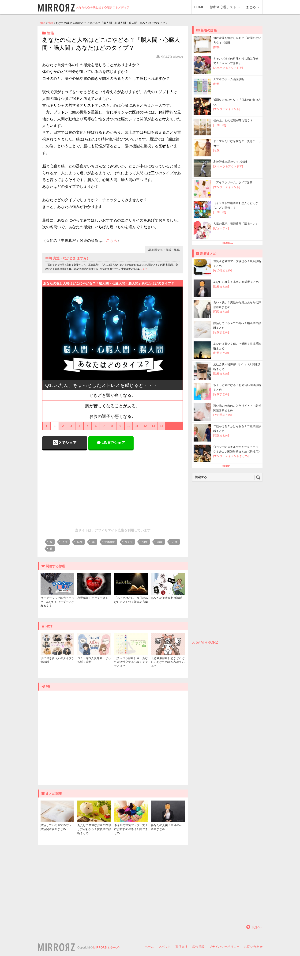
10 (128, 426)
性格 (50, 23)
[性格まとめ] (221, 286)
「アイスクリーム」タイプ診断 (233, 182)
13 (153, 426)
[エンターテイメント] (226, 109)
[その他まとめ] (222, 270)
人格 (64, 541)
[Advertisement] (112, 488)
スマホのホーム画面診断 (228, 79)
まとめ (251, 7)
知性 (144, 541)
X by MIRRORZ (205, 642)
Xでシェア (67, 443)
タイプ (128, 541)
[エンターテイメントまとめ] (230, 456)
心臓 (174, 541)
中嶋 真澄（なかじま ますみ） (67, 258)
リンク (143, 269)
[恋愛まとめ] (221, 311)
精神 (79, 541)
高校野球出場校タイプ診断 (230, 161)
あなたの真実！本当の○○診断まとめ (236, 281)
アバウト (164, 946)
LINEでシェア (113, 443)
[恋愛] (216, 150)
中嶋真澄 (110, 541)
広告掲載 (198, 946)
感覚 (159, 541)
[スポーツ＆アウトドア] (228, 67)
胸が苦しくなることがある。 (112, 406)
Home (41, 23)
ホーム (149, 946)
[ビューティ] (221, 228)
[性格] (216, 47)
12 (145, 426)
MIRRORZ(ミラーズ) (106, 947)
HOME (199, 7)
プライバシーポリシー (224, 946)
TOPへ (256, 927)
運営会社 (181, 946)
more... (227, 243)
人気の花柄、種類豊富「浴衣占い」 (235, 223)
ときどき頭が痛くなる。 (112, 395)
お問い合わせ (253, 946)
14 (161, 426)
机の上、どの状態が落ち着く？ (233, 120)
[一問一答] (219, 125)
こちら (111, 240)
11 (136, 426)
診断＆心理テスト (223, 7)
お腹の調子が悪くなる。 (112, 416)
